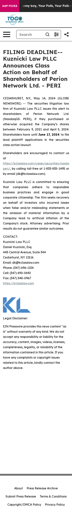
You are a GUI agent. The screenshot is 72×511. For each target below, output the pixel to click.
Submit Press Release (21, 496)
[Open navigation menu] (6, 34)
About (18, 488)
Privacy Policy (55, 504)
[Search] (47, 34)
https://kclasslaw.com (18, 283)
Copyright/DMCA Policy (24, 504)
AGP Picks (9, 6)
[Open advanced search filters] (56, 34)
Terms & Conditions (53, 496)
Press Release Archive (42, 488)
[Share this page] (66, 34)
